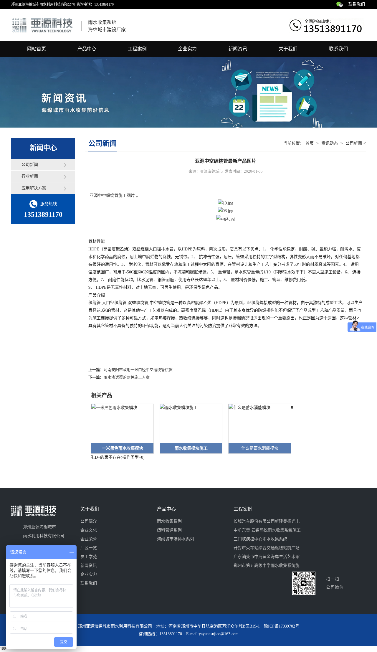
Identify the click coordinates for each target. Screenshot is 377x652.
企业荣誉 (88, 539)
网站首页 (36, 48)
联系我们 (356, 4)
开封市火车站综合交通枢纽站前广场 (267, 548)
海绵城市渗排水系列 (175, 539)
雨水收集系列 (169, 521)
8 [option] (292, 407)
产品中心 (86, 48)
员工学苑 (88, 556)
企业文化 (88, 530)
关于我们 (288, 48)
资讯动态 (329, 143)
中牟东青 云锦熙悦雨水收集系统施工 (267, 530)
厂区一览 (88, 548)
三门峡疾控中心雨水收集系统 (260, 539)
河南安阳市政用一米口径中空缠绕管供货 (138, 369)
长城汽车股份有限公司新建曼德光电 (267, 521)
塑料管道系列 (169, 530)
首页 (309, 143)
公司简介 (88, 521)
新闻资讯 (237, 48)
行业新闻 (30, 176)
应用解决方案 (34, 188)
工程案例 (137, 48)
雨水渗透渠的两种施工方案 (127, 377)
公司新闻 (30, 164)
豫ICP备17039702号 (281, 626)
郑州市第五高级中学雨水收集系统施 (267, 565)
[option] (119, 429)
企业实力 (187, 48)
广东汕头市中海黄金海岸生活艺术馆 (267, 556)
